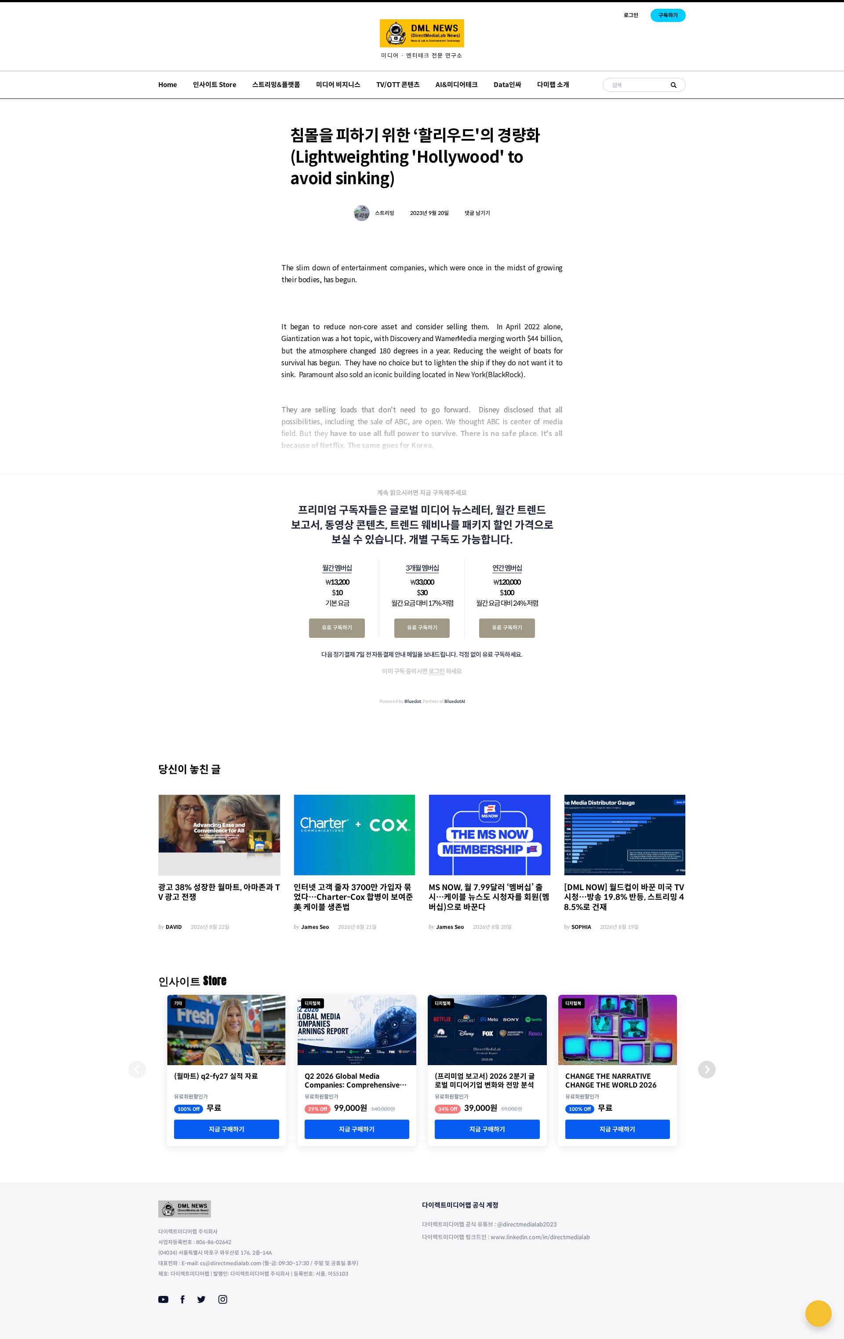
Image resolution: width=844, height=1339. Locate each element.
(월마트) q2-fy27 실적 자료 (216, 1076)
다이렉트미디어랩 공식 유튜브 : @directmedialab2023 (489, 1224)
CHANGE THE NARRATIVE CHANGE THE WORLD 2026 (611, 1081)
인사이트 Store (214, 84)
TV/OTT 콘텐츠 (398, 84)
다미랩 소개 (553, 84)
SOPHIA (581, 927)
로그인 (631, 15)
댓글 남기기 (477, 213)
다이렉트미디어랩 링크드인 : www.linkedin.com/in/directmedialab (506, 1237)
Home (167, 84)
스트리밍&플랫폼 (276, 84)
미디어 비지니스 (338, 84)
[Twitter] (201, 1299)
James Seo (315, 927)
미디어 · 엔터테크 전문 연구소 (421, 55)
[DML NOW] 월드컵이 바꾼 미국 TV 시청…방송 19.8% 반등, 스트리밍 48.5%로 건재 (624, 897)
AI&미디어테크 (457, 84)
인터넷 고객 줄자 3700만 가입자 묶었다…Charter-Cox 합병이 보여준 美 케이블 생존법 (353, 897)
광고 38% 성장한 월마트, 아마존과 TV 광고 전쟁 (219, 892)
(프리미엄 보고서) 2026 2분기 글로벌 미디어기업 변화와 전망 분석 (485, 1081)
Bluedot (412, 701)
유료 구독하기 (337, 627)
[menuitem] (421, 55)
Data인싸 (507, 84)
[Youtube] (163, 1299)
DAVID (174, 927)
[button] (707, 1069)
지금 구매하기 (226, 1129)
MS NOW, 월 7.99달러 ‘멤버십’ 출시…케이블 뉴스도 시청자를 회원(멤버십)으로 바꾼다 (489, 897)
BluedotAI (454, 701)
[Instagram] (222, 1299)
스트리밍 (384, 213)
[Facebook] (183, 1299)
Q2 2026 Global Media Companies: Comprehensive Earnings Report (352, 1081)
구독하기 (668, 15)
